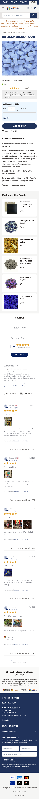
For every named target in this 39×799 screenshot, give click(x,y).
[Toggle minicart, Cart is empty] (35, 8)
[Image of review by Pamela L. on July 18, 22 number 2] (17, 623)
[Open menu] (3, 8)
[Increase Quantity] (17, 107)
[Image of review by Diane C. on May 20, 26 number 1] (8, 421)
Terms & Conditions (19, 792)
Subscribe (8, 760)
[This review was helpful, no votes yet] (29, 449)
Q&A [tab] (24, 327)
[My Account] (27, 8)
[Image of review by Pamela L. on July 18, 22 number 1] (8, 623)
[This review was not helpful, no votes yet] (33, 449)
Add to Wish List (11, 131)
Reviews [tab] (16, 328)
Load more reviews (19, 662)
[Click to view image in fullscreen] (19, 58)
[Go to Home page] (13, 8)
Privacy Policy (19, 795)
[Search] (33, 15)
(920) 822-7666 (9, 703)
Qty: (5, 109)
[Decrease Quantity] (17, 110)
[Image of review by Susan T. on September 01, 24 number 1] (8, 524)
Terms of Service (20, 767)
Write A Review (19, 355)
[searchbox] (11, 393)
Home (4, 33)
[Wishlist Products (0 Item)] (31, 8)
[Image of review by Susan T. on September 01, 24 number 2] (17, 524)
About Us (5, 720)
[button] (5, 2)
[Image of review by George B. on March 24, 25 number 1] (8, 474)
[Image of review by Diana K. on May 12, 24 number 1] (8, 573)
